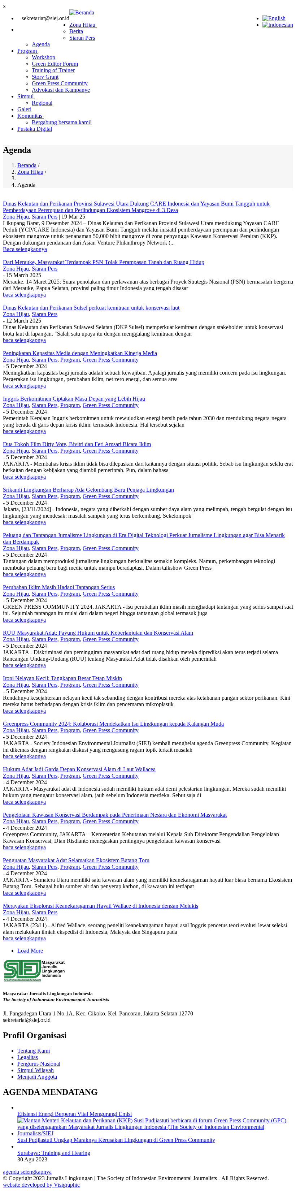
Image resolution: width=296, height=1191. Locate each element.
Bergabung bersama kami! (62, 122)
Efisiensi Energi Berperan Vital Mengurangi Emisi (74, 1114)
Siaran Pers (82, 38)
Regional (42, 103)
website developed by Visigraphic (41, 1185)
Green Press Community (60, 83)
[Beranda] (81, 12)
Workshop (43, 57)
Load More (30, 951)
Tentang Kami (33, 1051)
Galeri (24, 109)
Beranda (26, 165)
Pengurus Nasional (38, 1064)
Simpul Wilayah (35, 1070)
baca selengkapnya (24, 295)
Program (27, 51)
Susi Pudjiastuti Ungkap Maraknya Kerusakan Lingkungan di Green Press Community (116, 1140)
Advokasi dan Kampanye (61, 90)
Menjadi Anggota (37, 1077)
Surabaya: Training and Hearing (53, 1153)
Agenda (41, 44)
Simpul (26, 96)
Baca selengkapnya (25, 249)
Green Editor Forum (55, 64)
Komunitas (30, 116)
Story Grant (45, 77)
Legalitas (27, 1057)
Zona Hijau (83, 25)
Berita (76, 31)
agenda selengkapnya (27, 1172)
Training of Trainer (53, 70)
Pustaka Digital (34, 129)
